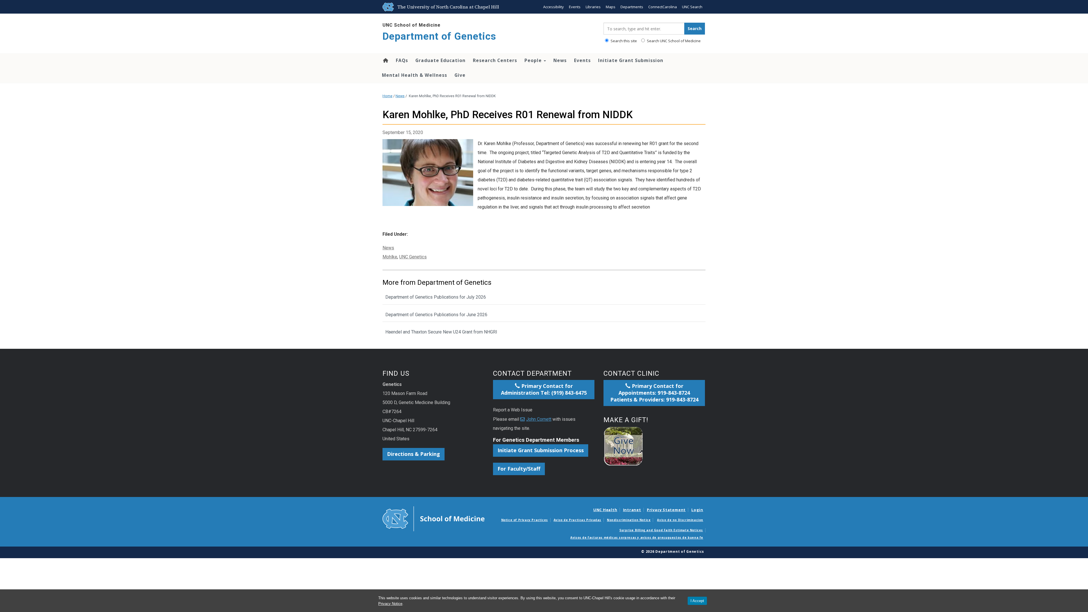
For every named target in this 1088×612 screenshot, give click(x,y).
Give (460, 75)
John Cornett (538, 419)
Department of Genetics (439, 36)
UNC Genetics (413, 257)
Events (575, 6)
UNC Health (605, 509)
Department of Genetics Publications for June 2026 (436, 314)
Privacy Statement (666, 509)
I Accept (697, 601)
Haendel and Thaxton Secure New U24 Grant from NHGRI (441, 332)
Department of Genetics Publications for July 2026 (435, 297)
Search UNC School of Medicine (673, 40)
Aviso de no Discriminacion (680, 520)
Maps (610, 6)
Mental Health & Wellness (414, 75)
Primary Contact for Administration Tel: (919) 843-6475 (544, 389)
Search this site (623, 40)
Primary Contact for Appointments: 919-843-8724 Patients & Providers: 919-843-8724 (654, 392)
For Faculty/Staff (519, 468)
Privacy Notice (390, 604)
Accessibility (553, 6)
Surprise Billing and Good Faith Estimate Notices (661, 530)
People (533, 60)
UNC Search (692, 6)
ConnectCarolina (662, 6)
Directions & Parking (413, 453)
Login (697, 509)
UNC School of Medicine (411, 25)
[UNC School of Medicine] (433, 518)
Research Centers (495, 60)
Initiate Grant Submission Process (541, 450)
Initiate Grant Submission (630, 60)
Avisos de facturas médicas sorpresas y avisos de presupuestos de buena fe (636, 537)
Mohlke (389, 257)
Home (385, 60)
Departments (631, 6)
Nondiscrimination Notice (629, 520)
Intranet (632, 509)
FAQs (402, 60)
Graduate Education (440, 60)
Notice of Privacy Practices (524, 520)
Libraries (593, 6)
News (560, 60)
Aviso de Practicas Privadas (577, 520)
